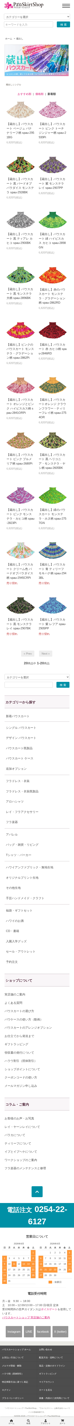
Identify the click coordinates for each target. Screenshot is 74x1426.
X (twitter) (60, 1331)
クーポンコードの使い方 (21, 1077)
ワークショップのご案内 (21, 1160)
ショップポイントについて (22, 1069)
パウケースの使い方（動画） (24, 1019)
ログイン (6, 1390)
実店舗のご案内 (15, 994)
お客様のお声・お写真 (19, 1118)
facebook (43, 1331)
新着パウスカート (18, 716)
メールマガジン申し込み (21, 1085)
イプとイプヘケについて (21, 1151)
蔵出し (19, 38)
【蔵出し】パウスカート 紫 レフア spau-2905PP (52, 624)
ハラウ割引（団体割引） (21, 1060)
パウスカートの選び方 (19, 1011)
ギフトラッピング (16, 1044)
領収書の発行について (19, 1052)
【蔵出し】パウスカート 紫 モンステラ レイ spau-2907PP (52, 183)
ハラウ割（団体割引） (13, 1373)
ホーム (8, 38)
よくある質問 (13, 1002)
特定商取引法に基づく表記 (15, 1382)
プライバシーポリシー (13, 1398)
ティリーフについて (18, 1143)
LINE (29, 1331)
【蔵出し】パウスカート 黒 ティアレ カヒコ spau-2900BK (20, 238)
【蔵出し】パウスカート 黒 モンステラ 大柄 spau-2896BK (20, 293)
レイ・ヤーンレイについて (22, 1126)
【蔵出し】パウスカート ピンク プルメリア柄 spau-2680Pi (20, 459)
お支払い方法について (13, 1357)
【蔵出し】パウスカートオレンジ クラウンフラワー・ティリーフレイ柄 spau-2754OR (52, 408)
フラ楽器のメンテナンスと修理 (25, 1168)
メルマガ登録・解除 (12, 1365)
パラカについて (15, 1135)
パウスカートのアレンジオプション (28, 1027)
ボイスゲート (49, 1309)
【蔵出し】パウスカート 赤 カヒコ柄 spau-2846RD (53, 349)
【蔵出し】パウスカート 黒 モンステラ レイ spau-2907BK (20, 624)
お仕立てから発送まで (19, 1036)
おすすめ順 (24, 93)
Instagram (14, 1331)
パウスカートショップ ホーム (16, 1349)
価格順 (39, 93)
